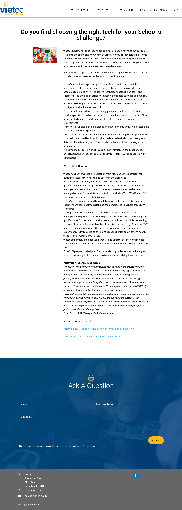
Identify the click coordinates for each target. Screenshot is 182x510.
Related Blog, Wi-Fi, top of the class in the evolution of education (98, 328)
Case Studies (148, 10)
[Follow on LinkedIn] (136, 475)
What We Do (105, 10)
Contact (176, 10)
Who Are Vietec (81, 10)
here (92, 321)
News (163, 10)
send (156, 440)
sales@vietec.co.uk (36, 495)
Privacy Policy (66, 446)
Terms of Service (83, 446)
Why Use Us (127, 10)
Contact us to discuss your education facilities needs (91, 336)
